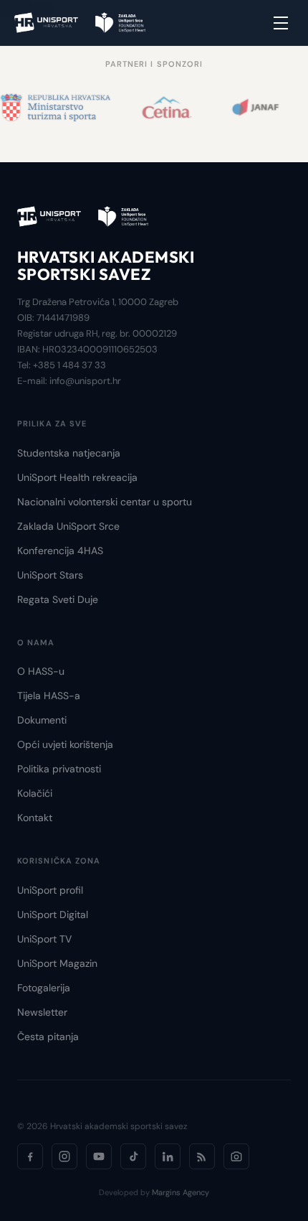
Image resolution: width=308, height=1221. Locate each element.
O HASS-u (40, 671)
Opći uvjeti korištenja (65, 744)
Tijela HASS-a (48, 695)
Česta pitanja (48, 1036)
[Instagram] (64, 1156)
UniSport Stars (50, 575)
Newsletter (42, 1012)
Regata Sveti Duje (57, 599)
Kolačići (34, 793)
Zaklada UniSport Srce (68, 526)
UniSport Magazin (57, 963)
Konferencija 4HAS (60, 550)
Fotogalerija (43, 987)
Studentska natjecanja (68, 452)
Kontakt (34, 817)
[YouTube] (99, 1156)
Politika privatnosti (59, 768)
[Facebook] (30, 1156)
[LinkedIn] (168, 1156)
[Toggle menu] (281, 23)
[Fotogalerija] (236, 1156)
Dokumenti (42, 720)
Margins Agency (180, 1192)
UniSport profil (50, 890)
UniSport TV (44, 938)
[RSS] (202, 1156)
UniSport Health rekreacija (77, 477)
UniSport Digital (52, 914)
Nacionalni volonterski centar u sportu (104, 501)
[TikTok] (133, 1156)
